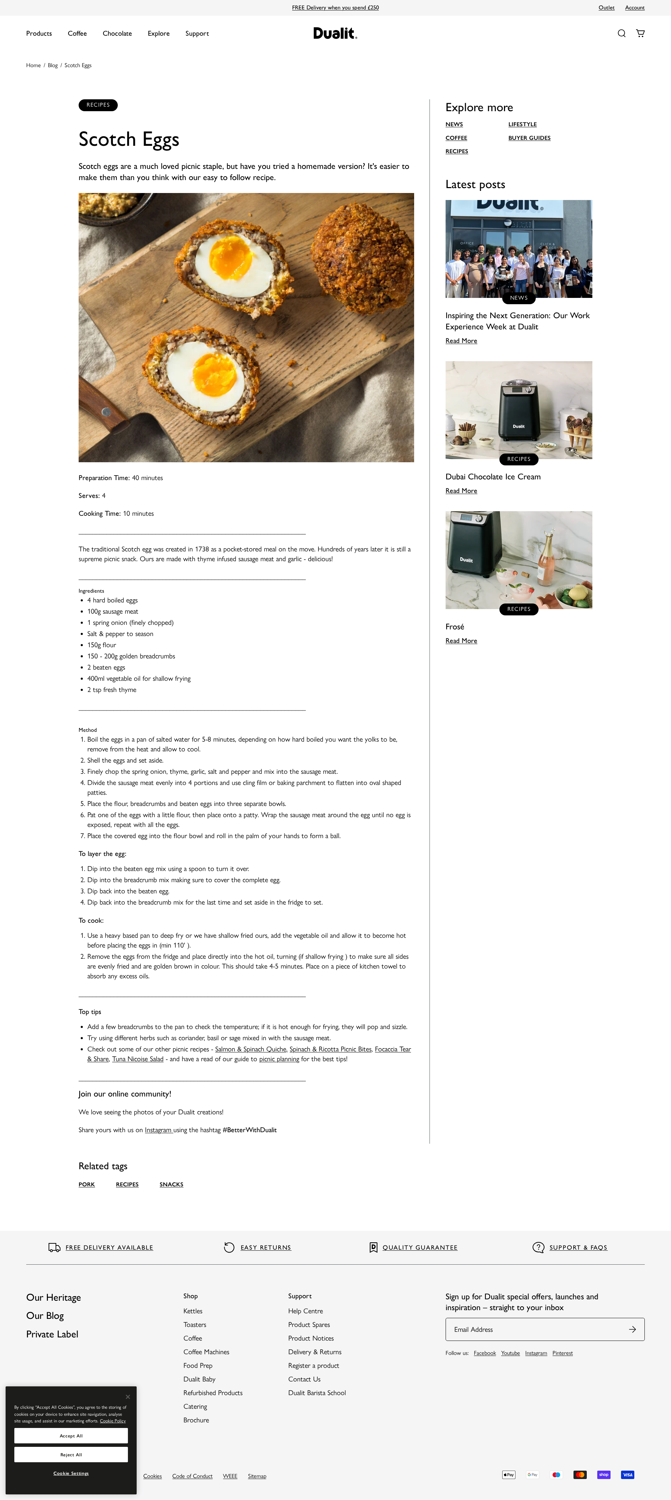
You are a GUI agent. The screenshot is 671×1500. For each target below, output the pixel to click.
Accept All (71, 1435)
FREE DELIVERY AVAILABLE (109, 1247)
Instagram (159, 1130)
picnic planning (279, 1059)
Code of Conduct (192, 1475)
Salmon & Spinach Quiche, (251, 1049)
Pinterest (563, 1352)
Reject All (71, 1454)
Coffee (77, 33)
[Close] (128, 1397)
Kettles (192, 1311)
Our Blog (45, 1315)
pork (87, 1184)
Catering (195, 1406)
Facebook (485, 1352)
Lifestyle (522, 124)
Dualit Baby (199, 1379)
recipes (127, 1184)
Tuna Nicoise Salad (138, 1059)
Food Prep (197, 1365)
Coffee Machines (206, 1352)
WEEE (230, 1475)
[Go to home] (336, 33)
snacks (171, 1184)
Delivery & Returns (314, 1352)
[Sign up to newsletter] (633, 1329)
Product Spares (309, 1324)
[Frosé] (519, 578)
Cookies (152, 1475)
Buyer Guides (529, 137)
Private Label (52, 1334)
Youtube (510, 1352)
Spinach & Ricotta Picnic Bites (330, 1049)
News (454, 124)
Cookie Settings (71, 1473)
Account (635, 7)
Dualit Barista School (317, 1392)
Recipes (457, 151)
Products (39, 33)
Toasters (194, 1324)
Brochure (196, 1420)
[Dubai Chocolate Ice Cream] (519, 428)
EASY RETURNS (266, 1247)
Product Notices (311, 1338)
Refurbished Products (213, 1392)
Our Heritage (53, 1297)
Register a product (313, 1365)
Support (197, 33)
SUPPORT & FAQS (579, 1247)
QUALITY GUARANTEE (420, 1247)
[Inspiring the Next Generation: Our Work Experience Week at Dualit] (519, 272)
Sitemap (257, 1475)
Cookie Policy (113, 1420)
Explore (159, 33)
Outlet (607, 7)
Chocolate (117, 33)
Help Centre (305, 1311)
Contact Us (304, 1379)
